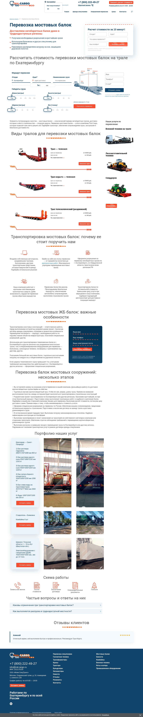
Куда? (34, 77)
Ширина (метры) (18, 105)
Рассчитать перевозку (84, 106)
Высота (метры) (54, 93)
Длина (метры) (18, 93)
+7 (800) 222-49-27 (88, 2)
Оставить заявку (25, 503)
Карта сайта (58, 712)
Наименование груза (61, 77)
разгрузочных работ (50, 263)
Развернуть (111, 206)
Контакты (122, 11)
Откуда (15, 77)
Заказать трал (85, 163)
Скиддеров (111, 178)
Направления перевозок (99, 11)
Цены (114, 11)
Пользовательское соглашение (41, 712)
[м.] (11, 95)
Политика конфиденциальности (19, 712)
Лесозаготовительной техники (116, 154)
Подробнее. (105, 715)
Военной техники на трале (118, 129)
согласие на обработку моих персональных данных (83, 357)
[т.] (48, 107)
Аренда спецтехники (80, 11)
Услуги (66, 11)
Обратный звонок (84, 5)
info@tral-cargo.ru (18, 667)
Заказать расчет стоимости (121, 2)
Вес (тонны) (52, 105)
